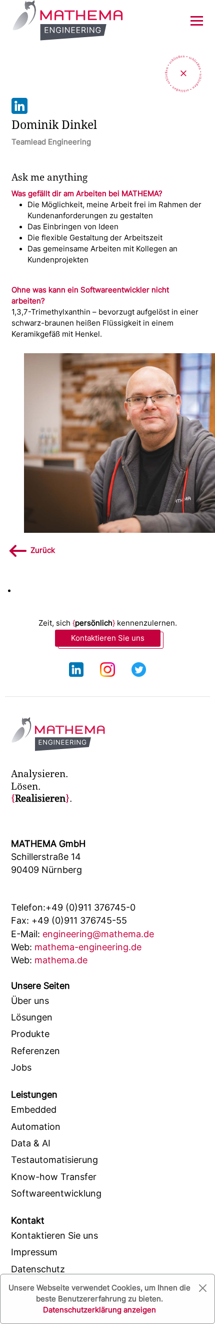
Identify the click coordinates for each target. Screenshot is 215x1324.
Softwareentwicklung (56, 1193)
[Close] (202, 1288)
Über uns (30, 1000)
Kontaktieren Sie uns (107, 638)
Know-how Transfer (53, 1176)
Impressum (34, 1252)
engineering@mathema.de (82, 934)
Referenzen (35, 1051)
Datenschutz (38, 1269)
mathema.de (49, 960)
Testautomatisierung (54, 1159)
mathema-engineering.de (76, 947)
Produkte (30, 1033)
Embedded (33, 1109)
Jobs (21, 1067)
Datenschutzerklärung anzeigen (99, 1309)
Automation (35, 1126)
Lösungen (31, 1017)
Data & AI (30, 1143)
